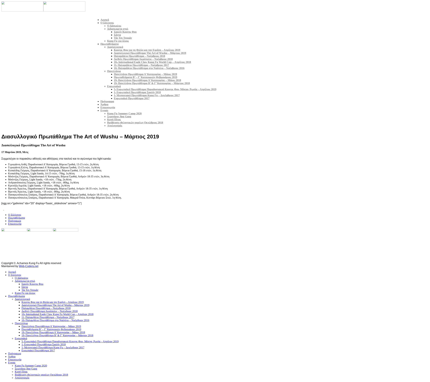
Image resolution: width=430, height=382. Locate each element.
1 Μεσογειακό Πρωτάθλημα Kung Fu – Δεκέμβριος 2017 (147, 95)
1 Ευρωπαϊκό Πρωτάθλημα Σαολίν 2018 (137, 92)
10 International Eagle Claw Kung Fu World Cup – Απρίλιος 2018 (152, 62)
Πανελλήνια (114, 71)
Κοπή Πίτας (114, 119)
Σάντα (117, 34)
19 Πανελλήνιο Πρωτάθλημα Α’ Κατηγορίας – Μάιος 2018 (147, 80)
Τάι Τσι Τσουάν (123, 37)
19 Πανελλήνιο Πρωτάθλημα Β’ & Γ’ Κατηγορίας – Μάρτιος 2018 (152, 83)
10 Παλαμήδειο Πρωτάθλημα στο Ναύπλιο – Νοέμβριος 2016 (149, 68)
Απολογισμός (114, 125)
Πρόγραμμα (107, 101)
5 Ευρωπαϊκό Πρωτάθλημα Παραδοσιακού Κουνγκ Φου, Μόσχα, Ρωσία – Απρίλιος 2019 (165, 89)
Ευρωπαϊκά (114, 86)
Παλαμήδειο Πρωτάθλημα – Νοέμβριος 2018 (139, 56)
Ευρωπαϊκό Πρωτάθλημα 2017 (131, 98)
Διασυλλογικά (115, 47)
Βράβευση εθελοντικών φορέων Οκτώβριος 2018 (135, 122)
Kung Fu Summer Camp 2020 (124, 113)
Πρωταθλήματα (109, 44)
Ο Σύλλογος (107, 22)
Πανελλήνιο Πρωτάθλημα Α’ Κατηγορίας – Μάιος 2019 (145, 74)
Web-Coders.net (28, 266)
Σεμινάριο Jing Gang (119, 116)
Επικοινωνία (107, 107)
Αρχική (104, 19)
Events (104, 110)
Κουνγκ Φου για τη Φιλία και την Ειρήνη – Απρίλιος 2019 (147, 50)
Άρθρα (104, 104)
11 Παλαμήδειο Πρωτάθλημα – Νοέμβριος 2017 (141, 65)
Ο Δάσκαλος (114, 25)
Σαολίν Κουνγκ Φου (125, 31)
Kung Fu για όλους (118, 40)
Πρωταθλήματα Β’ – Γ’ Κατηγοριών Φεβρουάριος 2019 (145, 77)
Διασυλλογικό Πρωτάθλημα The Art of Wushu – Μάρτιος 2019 (150, 53)
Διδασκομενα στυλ (117, 28)
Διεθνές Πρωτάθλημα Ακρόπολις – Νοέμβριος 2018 (143, 59)
